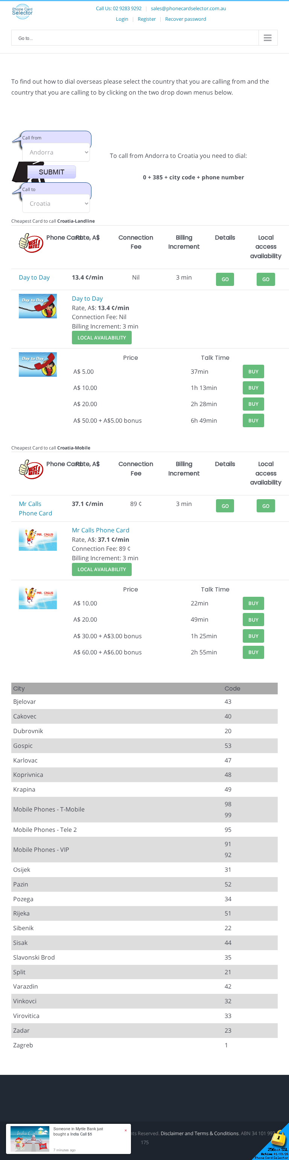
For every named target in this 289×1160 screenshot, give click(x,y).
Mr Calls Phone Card (100, 530)
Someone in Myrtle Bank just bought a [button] (78, 1131)
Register (147, 18)
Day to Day (34, 277)
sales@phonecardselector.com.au (188, 8)
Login (122, 18)
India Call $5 (81, 1134)
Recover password (185, 18)
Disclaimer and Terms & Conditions (200, 1133)
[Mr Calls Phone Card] (38, 530)
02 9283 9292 (127, 8)
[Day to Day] (38, 298)
